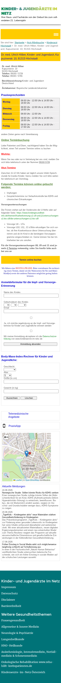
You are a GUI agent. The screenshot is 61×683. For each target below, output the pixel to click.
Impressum (8, 587)
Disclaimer (8, 599)
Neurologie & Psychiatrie (17, 633)
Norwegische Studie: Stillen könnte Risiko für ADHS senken (30, 492)
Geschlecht (9, 366)
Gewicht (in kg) (11, 388)
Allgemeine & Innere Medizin (20, 626)
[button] (27, 453)
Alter (6, 372)
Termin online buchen (30, 260)
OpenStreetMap (32, 480)
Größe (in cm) (10, 378)
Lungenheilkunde (12, 639)
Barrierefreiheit (11, 606)
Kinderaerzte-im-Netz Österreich (23, 672)
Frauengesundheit (13, 620)
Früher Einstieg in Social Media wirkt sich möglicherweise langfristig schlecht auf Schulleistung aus (29, 545)
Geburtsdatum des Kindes (16, 302)
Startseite (19, 42)
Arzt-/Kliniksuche (35, 42)
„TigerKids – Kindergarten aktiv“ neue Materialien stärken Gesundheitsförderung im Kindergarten (29, 515)
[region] (30, 415)
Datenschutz (9, 593)
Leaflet (18, 480)
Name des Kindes (12, 292)
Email (6, 308)
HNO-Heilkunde (11, 645)
